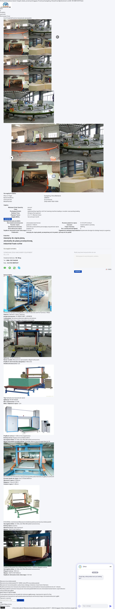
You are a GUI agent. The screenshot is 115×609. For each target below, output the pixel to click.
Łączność (3, 14)
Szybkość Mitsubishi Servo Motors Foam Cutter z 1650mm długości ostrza (25, 567)
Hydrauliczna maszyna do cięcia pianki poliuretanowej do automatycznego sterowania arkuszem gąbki (29, 596)
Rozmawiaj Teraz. (5, 16)
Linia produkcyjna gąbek (7, 590)
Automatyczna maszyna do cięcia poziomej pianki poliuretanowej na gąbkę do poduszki (29, 476)
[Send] (110, 606)
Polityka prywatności (6, 608)
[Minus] (110, 567)
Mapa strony (8, 604)
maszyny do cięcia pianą (14, 238)
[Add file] (79, 606)
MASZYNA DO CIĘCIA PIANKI (8, 592)
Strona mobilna (5, 606)
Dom (1, 8)
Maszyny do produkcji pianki (8, 581)
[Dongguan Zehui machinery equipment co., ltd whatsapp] (10, 268)
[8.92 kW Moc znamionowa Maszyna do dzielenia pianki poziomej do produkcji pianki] (22, 503)
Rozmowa (8, 219)
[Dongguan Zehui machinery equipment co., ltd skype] (19, 268)
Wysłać (20, 600)
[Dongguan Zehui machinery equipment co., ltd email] (5, 268)
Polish (81, 1)
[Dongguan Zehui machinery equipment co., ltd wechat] (14, 268)
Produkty (2, 12)
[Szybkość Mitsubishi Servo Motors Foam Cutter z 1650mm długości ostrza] (28, 548)
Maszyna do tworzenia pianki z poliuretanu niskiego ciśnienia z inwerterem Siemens (24, 585)
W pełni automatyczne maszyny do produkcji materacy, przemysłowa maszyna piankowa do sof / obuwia (30, 587)
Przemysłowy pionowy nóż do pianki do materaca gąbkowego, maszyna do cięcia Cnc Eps (25, 594)
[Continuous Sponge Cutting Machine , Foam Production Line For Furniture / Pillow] (27, 293)
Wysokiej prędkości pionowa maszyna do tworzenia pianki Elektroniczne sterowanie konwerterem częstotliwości (32, 588)
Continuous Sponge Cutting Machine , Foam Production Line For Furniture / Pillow (27, 312)
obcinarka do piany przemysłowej (18, 241)
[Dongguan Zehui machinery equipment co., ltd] (6, 4)
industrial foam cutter (13, 244)
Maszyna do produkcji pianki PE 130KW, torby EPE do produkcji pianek (19, 583)
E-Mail (2, 604)
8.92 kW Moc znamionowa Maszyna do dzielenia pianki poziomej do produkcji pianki (27, 522)
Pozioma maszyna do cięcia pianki (22, 18)
